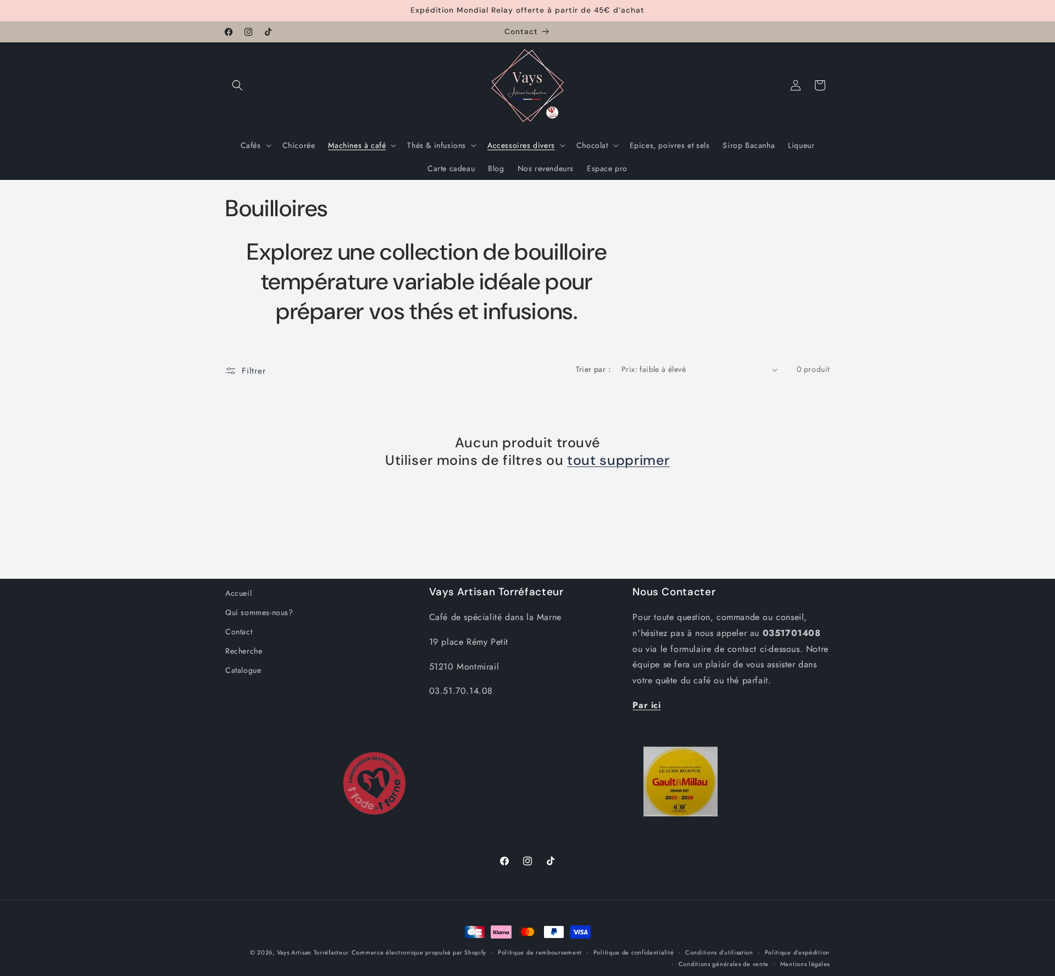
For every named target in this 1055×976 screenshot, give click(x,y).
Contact (238, 632)
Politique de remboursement (540, 952)
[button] (237, 85)
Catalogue (243, 670)
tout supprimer (618, 461)
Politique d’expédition (797, 952)
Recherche (243, 651)
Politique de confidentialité (633, 952)
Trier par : (593, 369)
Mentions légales (805, 963)
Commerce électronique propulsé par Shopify (419, 952)
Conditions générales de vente (724, 963)
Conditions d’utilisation (719, 952)
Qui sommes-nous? (259, 612)
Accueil (238, 593)
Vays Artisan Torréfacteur (313, 952)
